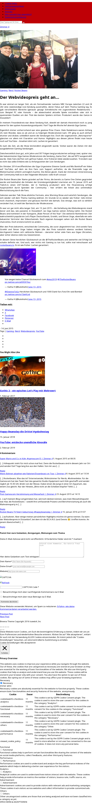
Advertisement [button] (7, 780)
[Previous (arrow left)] (1, 629)
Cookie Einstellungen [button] (10, 642)
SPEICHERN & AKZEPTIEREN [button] (13, 802)
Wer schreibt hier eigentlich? (18, 14)
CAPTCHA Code (30, 587)
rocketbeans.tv (7, 245)
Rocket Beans (20, 90)
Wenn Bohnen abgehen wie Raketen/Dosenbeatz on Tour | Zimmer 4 (33, 473)
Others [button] (3, 791)
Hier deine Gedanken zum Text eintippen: (19, 556)
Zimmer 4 (4, 26)
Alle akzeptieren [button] (28, 642)
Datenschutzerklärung (15, 17)
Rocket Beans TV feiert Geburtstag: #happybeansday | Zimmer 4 (31, 511)
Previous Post (6, 613)
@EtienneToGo (12, 291)
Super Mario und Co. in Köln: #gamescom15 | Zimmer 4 (26, 458)
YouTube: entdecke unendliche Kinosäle (23, 442)
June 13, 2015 (34, 286)
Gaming (3, 90)
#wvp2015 (52, 279)
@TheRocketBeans (67, 279)
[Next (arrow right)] (3, 629)
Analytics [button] (4, 769)
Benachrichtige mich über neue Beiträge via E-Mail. (27, 596)
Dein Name (6, 561)
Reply (2, 470)
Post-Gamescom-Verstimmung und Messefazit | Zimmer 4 (28, 494)
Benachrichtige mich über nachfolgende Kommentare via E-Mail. (33, 592)
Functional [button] (5, 747)
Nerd (11, 90)
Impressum (10, 9)
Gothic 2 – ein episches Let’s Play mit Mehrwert (28, 390)
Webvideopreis (28, 331)
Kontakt (8, 11)
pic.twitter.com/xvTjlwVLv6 (17, 294)
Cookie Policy (11, 3)
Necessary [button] (5, 680)
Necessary (8, 683)
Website (4, 571)
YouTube (40, 331)
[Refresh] (4, 582)
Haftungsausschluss (14, 6)
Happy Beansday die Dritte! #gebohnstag (24, 431)
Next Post (4, 616)
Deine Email (6, 566)
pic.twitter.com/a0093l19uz (17, 282)
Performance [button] (6, 758)
